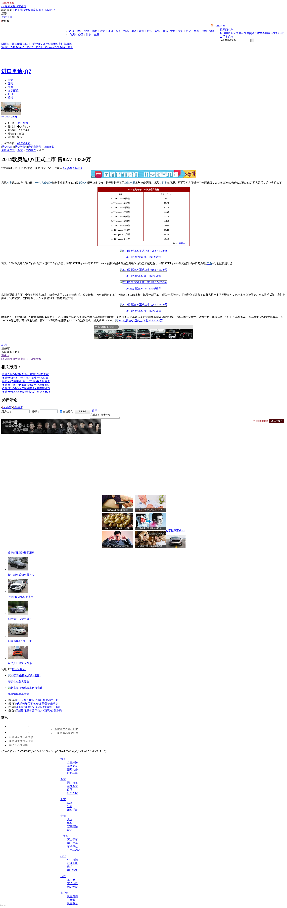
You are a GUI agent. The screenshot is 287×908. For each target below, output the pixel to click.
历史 (188, 31)
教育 (173, 31)
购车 (254, 33)
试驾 (259, 33)
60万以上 (67, 47)
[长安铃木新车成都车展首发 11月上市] (18, 569)
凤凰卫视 (219, 25)
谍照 (249, 33)
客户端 (64, 893)
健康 (110, 31)
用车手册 (72, 809)
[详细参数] (36, 358)
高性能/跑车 (65, 43)
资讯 (71, 31)
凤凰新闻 (72, 896)
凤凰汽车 (183, 243)
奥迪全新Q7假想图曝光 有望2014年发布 (25, 374)
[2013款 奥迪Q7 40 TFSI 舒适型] (143, 250)
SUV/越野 (31, 43)
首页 (63, 759)
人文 (69, 819)
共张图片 (9, 117)
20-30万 (40, 47)
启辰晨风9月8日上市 (20, 641)
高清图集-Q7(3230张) (107, 327)
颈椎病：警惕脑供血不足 (150, 528)
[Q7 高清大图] (101, 334)
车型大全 (72, 766)
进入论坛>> (19, 669)
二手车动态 (73, 850)
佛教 (88, 34)
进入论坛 (20, 146)
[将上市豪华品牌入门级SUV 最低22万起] (18, 658)
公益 (80, 34)
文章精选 (72, 762)
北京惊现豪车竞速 (18, 694)
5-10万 (14, 47)
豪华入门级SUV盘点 (20, 663)
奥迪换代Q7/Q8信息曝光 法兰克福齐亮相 (26, 391)
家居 (141, 31)
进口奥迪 (12, 71)
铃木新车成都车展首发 (21, 574)
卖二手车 (72, 843)
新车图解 (72, 793)
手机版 (5, 21)
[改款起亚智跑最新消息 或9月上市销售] (176, 547)
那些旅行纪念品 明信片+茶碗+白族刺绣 (39, 710)
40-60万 (57, 47)
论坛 (73, 34)
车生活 (71, 879)
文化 (180, 31)
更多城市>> (48, 9)
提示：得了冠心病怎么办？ (150, 510)
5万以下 (6, 47)
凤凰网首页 (8, 2)
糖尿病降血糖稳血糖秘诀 (118, 510)
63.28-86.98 (23, 143)
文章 (10, 87)
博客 (212, 31)
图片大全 (72, 769)
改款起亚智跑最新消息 (21, 552)
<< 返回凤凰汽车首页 (13, 6)
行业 (281, 33)
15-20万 (31, 47)
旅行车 (46, 43)
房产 (134, 31)
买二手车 (72, 839)
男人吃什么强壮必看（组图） (118, 528)
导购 (265, 33)
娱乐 (87, 31)
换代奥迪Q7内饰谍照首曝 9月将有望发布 (26, 388)
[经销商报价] (21, 358)
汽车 (126, 31)
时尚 (102, 31)
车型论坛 (72, 883)
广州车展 (72, 773)
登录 (4, 16)
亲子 (118, 31)
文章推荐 (171, 530)
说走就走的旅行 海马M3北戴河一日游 (38, 707)
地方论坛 (72, 886)
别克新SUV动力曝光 (20, 619)
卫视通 (71, 900)
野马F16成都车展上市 (20, 596)
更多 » (5, 355)
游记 (69, 830)
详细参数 (49, 146)
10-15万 (22, 47)
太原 (28, 9)
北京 (17, 9)
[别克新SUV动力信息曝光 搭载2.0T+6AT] (18, 613)
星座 (96, 34)
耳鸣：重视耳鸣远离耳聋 (118, 546)
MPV (40, 43)
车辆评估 (72, 846)
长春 (38, 9)
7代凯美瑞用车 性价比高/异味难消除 (37, 703)
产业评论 (72, 863)
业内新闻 (72, 859)
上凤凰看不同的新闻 (66, 733)
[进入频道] (7, 358)
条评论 (77, 168)
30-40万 (49, 47)
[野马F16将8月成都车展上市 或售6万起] (18, 591)
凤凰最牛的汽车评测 (21, 741)
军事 (196, 31)
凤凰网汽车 (226, 29)
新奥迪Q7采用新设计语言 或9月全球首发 (26, 381)
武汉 (22, 9)
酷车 (69, 823)
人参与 (67, 168)
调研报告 (72, 870)
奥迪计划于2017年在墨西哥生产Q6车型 (25, 377)
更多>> (180, 530)
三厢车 (13, 43)
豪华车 (54, 43)
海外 (243, 33)
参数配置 (13, 90)
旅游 (157, 31)
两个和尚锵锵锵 (18, 745)
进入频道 (7, 146)
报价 (222, 33)
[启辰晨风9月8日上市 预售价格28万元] (18, 635)
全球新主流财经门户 (66, 729)
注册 (9, 16)
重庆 (33, 9)
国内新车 (31, 150)
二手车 (224, 36)
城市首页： (8, 9)
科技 (149, 31)
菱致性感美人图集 (18, 681)
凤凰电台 (72, 903)
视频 (204, 31)
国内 (238, 33)
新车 (233, 33)
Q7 (27, 71)
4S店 (4, 345)
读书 (165, 31)
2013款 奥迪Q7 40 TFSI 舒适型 (143, 257)
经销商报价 (34, 146)
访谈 (69, 866)
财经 (79, 31)
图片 (228, 33)
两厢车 (5, 43)
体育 (94, 31)
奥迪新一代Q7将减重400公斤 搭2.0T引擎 (26, 384)
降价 (270, 33)
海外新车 (72, 786)
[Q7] (11, 114)
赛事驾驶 (72, 826)
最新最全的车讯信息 (21, 737)
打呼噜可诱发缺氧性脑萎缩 (150, 546)
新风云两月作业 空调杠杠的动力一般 (37, 700)
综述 (10, 80)
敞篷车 (21, 43)
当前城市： (8, 351)
